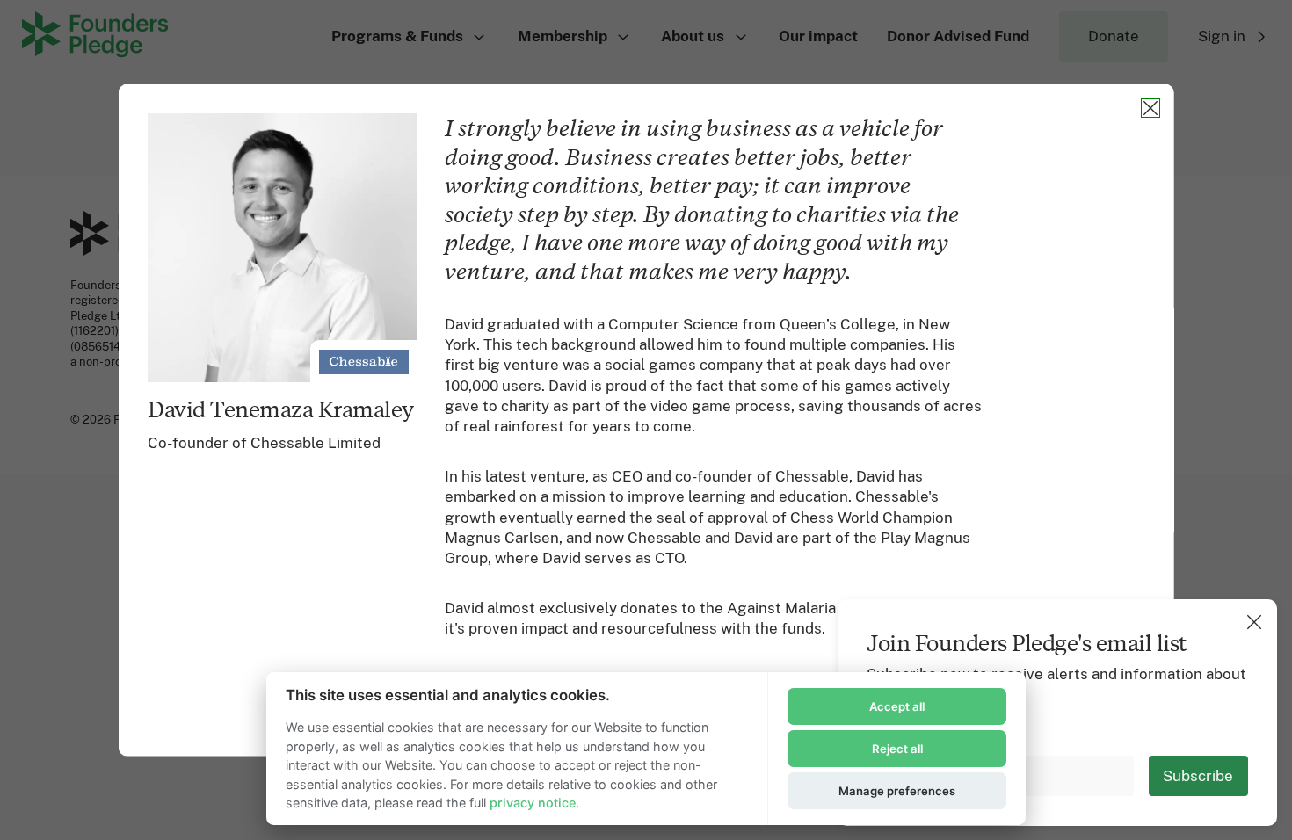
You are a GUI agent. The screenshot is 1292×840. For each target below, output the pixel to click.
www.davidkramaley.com (733, 748)
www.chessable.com (573, 748)
